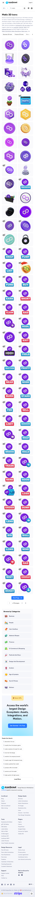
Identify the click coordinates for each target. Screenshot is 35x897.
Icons (19, 810)
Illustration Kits (22, 808)
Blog (2, 798)
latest (25, 27)
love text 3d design (10, 752)
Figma (20, 822)
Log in (30, 2)
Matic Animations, (7, 31)
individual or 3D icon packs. (23, 25)
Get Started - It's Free (17, 725)
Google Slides (21, 829)
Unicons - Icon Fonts (23, 812)
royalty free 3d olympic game (13, 745)
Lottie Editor (4, 829)
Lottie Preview (5, 840)
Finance (11, 642)
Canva (20, 824)
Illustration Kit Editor (6, 822)
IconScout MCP (5, 838)
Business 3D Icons (7, 34)
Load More (17, 779)
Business (11, 616)
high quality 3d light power (12, 775)
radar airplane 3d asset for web (13, 749)
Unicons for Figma (23, 831)
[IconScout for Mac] (19, 875)
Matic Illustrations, (16, 31)
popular (21, 27)
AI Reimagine (5, 833)
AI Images (21, 805)
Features (3, 803)
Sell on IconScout (5, 805)
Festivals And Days (15, 655)
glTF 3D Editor (5, 824)
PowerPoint (21, 826)
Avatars (11, 668)
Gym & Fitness (13, 681)
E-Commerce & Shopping (17, 648)
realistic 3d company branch (12, 756)
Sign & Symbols (13, 674)
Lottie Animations (23, 801)
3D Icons (20, 798)
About (3, 801)
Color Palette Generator (7, 843)
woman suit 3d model (11, 771)
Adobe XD (21, 833)
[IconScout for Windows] (22, 875)
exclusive (16, 27)
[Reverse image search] (24, 8)
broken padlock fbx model (12, 764)
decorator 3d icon (9, 741)
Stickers (11, 687)
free (14, 17)
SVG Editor (4, 826)
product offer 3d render (11, 767)
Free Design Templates (24, 815)
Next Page (16, 598)
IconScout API (5, 836)
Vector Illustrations (23, 803)
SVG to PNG (4, 831)
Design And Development (17, 661)
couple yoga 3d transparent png (13, 760)
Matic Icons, (24, 31)
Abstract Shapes (14, 635)
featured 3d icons (6, 29)
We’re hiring (4, 808)
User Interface (13, 629)
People (11, 622)
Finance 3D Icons (19, 34)
